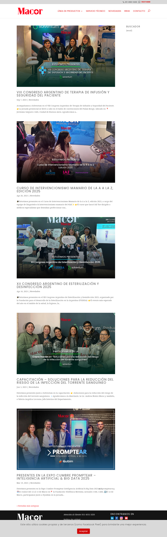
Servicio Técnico (95, 11)
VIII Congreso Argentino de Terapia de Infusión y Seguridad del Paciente (63, 94)
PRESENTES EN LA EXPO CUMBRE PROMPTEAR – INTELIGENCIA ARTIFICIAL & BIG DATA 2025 (56, 477)
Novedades (114, 11)
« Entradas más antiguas (28, 506)
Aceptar (83, 531)
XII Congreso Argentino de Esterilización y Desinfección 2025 (58, 285)
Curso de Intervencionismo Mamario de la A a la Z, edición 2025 (65, 189)
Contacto (139, 11)
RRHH (127, 11)
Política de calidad (72, 519)
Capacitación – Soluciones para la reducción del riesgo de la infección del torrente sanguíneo (65, 381)
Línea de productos (69, 11)
